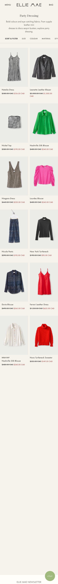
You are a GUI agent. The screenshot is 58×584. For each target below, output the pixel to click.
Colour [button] (34, 38)
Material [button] (46, 38)
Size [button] (24, 38)
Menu (8, 5)
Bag (51, 5)
